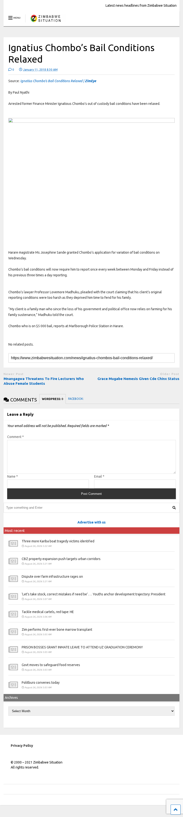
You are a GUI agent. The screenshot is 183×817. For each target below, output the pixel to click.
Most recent (15, 531)
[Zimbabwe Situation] (45, 22)
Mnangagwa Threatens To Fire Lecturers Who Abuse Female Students (44, 381)
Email (99, 476)
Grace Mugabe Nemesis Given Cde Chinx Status (138, 379)
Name (12, 476)
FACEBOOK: (76, 398)
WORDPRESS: (52, 398)
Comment (15, 437)
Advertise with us (91, 522)
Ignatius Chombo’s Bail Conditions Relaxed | (58, 81)
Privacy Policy (22, 746)
